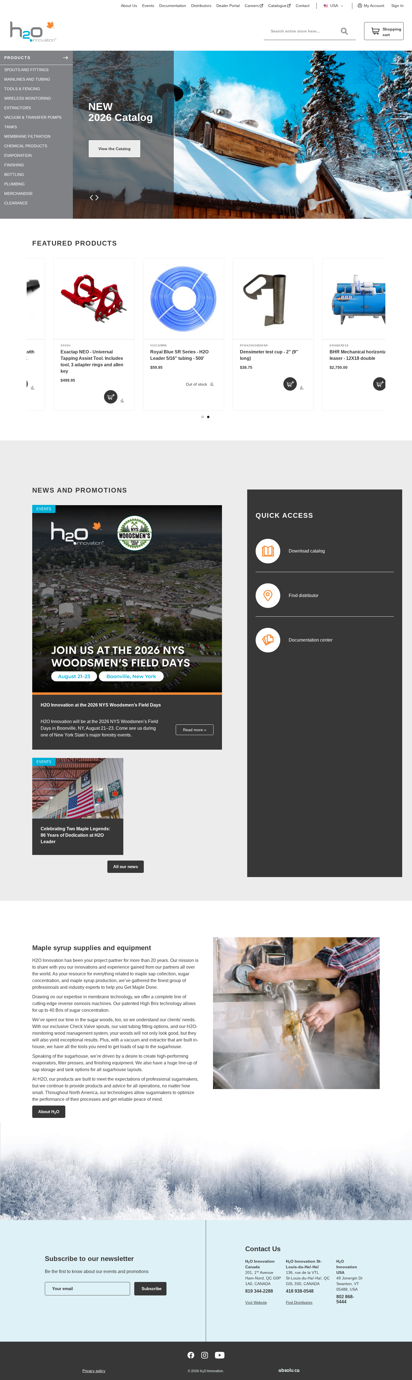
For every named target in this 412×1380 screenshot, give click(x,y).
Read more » (194, 730)
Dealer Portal (228, 5)
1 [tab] (202, 417)
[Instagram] (204, 1355)
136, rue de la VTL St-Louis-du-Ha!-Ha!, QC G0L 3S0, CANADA (308, 1278)
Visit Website (256, 1302)
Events (148, 5)
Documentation (172, 5)
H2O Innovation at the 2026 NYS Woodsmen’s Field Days (101, 705)
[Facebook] (191, 1355)
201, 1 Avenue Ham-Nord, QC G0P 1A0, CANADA (263, 1278)
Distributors (201, 5)
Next (95, 197)
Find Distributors (299, 1302)
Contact (302, 5)
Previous (91, 197)
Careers (252, 5)
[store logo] (33, 31)
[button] (334, 6)
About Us (129, 5)
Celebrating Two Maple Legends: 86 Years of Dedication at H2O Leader (75, 835)
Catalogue (277, 5)
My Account (374, 5)
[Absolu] (280, 1370)
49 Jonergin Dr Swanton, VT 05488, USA (349, 1284)
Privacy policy (93, 1371)
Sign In (397, 5)
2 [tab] (208, 417)
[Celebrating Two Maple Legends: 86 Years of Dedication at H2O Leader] (77, 817)
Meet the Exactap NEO (119, 148)
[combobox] (313, 31)
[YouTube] (219, 1355)
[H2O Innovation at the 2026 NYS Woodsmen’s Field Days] (127, 693)
